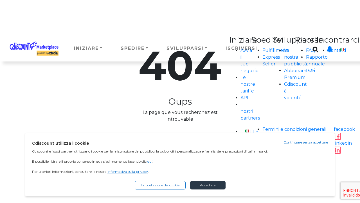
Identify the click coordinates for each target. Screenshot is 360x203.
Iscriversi (241, 48)
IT (349, 49)
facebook (344, 129)
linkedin (343, 143)
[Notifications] (330, 46)
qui (149, 161)
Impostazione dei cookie (160, 185)
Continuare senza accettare (306, 142)
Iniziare (86, 48)
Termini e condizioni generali (294, 129)
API (244, 97)
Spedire (133, 48)
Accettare (207, 185)
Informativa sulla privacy (127, 171)
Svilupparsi (185, 48)
